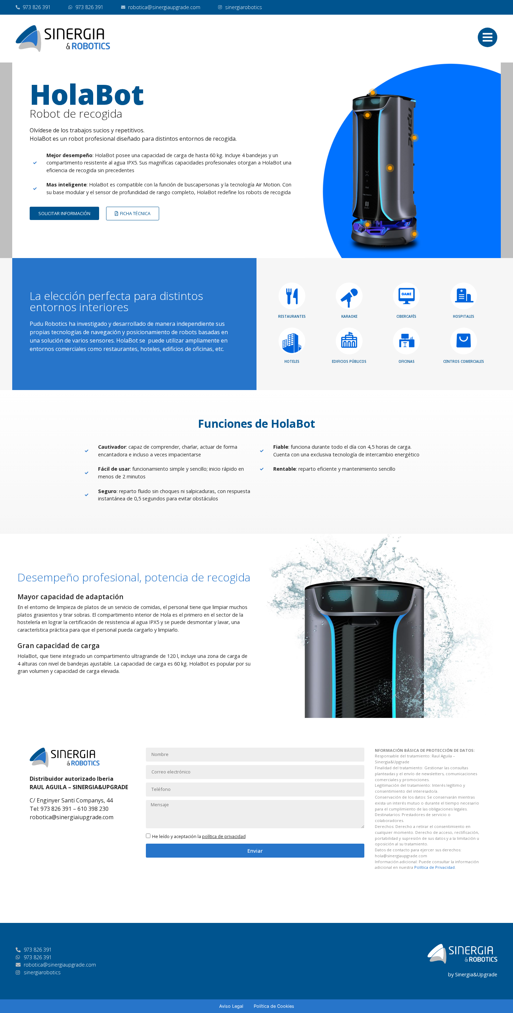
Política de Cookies (274, 1006)
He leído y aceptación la (199, 836)
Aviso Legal (231, 1006)
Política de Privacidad (434, 867)
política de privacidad (224, 836)
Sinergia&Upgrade (476, 974)
